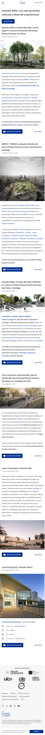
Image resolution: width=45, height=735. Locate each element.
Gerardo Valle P (20, 626)
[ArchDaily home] (22, 2)
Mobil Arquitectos (18, 235)
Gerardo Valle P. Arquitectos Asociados (16, 97)
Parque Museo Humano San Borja (14, 211)
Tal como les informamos (11, 73)
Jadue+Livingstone (9, 319)
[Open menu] (2, 2)
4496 (12, 630)
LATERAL (28, 232)
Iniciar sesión (38, 2)
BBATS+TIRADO (29, 79)
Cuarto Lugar (17, 125)
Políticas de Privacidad (9, 732)
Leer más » (38, 131)
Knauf (18, 638)
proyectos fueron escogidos (27, 325)
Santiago (11, 88)
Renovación (15, 622)
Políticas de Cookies (19, 732)
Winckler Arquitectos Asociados (31, 238)
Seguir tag (8, 21)
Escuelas (6, 622)
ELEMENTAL (20, 232)
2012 (11, 634)
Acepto (36, 731)
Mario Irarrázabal (36, 340)
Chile (40, 331)
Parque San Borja (8, 223)
